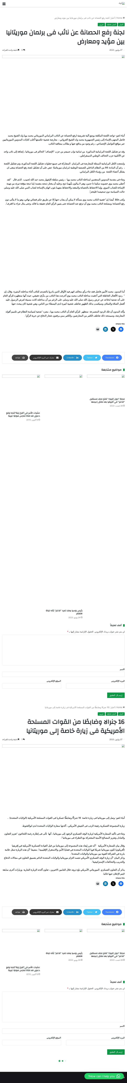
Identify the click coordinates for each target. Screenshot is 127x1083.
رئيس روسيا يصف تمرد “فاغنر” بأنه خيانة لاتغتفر (64, 612)
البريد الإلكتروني (118, 681)
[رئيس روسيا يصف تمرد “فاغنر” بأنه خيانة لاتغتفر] (63, 491)
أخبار (113, 18)
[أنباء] (122, 3)
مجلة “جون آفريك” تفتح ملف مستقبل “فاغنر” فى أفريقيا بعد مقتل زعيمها (107, 400)
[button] (104, 1076)
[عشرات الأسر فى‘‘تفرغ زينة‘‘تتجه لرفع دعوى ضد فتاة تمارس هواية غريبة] (21, 392)
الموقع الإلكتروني (54, 681)
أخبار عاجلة (111, 24)
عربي (101, 24)
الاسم (122, 669)
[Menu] (3, 4)
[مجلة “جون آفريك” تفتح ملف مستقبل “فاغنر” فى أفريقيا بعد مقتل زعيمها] (106, 385)
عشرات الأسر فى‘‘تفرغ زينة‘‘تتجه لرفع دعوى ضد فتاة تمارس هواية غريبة (23, 414)
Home (119, 18)
